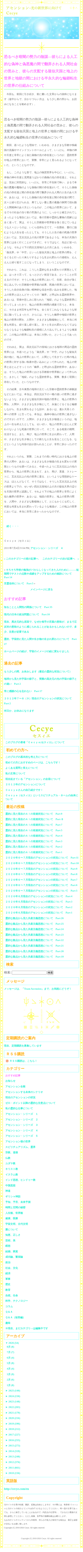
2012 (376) (12, 1462)
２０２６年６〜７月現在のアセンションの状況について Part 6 (41, 885)
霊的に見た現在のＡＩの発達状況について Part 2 (33, 846)
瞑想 (7, 1245)
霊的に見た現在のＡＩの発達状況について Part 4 (33, 835)
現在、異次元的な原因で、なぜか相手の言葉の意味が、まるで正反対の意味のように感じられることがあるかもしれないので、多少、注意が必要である (40, 626)
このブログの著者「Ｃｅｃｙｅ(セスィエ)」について (35, 742)
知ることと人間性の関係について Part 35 (28, 607)
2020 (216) (12, 1418)
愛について (11, 1229)
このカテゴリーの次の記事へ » (60, 558)
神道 (7, 1190)
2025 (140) (12, 1390)
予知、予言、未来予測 (17, 1202)
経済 (7, 1273)
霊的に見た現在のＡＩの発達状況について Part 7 (33, 824)
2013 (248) (12, 1456)
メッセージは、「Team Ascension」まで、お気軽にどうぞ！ (38, 988)
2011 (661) (12, 1467)
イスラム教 (11, 1174)
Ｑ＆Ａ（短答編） (15, 1317)
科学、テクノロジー (16, 1300)
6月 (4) (10, 1357)
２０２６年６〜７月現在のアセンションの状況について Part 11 (42, 857)
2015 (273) (12, 1445)
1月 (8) (10, 1385)
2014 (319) (12, 1451)
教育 (7, 1289)
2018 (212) (12, 1429)
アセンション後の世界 (17, 1141)
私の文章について (15, 773)
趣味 (7, 1322)
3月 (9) (10, 1374)
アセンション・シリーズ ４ (46, 548)
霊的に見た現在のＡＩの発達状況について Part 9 (33, 813)
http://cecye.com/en (16, 1488)
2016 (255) (12, 1440)
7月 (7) (10, 1352)
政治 (7, 1262)
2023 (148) (12, 1401)
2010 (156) (12, 1473)
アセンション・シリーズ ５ (21, 1135)
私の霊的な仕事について (19, 1108)
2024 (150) (12, 1396)
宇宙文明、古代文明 (16, 1223)
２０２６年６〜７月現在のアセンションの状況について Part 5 (41, 890)
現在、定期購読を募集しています (23, 1045)
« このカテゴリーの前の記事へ (21, 558)
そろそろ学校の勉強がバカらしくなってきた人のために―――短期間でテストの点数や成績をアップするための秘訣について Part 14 (41, 573)
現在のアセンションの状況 (20, 1097)
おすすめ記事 (12, 1075)
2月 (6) (10, 1379)
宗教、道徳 (11, 1152)
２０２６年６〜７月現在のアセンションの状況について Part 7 (41, 879)
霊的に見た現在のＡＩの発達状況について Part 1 (33, 852)
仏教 (7, 1158)
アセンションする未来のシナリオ (24, 1092)
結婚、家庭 (11, 1251)
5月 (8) (10, 1363)
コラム (9, 1306)
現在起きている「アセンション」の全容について (33, 779)
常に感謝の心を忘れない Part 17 (23, 691)
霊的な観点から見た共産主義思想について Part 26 (34, 918)
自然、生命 (11, 1295)
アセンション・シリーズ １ (21, 1113)
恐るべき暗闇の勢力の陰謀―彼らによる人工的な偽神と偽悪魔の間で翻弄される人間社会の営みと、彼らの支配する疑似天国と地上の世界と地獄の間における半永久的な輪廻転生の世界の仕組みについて (40, 71)
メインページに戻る (41, 589)
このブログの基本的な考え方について (26, 756)
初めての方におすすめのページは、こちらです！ (33, 762)
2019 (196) (12, 1423)
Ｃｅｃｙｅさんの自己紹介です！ (24, 789)
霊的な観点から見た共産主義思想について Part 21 (34, 945)
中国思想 (10, 1185)
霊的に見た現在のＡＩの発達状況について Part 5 (33, 830)
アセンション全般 (15, 1086)
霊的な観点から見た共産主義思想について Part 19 (34, 956)
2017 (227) (12, 1434)
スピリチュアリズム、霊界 (20, 1147)
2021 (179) (12, 1412)
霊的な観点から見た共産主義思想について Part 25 (34, 923)
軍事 (7, 1278)
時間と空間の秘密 (15, 1207)
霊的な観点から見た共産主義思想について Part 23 (34, 934)
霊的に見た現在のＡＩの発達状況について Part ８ (34, 819)
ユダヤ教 (10, 1163)
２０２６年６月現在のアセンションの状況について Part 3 (38, 901)
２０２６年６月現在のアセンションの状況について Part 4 (38, 896)
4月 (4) (10, 1368)
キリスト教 (11, 1168)
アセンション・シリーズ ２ (21, 1119)
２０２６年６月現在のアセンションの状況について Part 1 (38, 912)
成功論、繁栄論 (14, 1256)
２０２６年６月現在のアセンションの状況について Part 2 (38, 907)
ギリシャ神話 (12, 1196)
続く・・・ (13, 526)
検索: (7, 972)
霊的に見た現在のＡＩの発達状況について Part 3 (33, 841)
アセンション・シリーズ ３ (21, 1124)
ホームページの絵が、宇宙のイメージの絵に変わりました (36, 651)
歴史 (7, 1284)
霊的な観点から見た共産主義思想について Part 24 (34, 929)
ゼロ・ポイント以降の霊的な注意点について (30, 1103)
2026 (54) (12, 1342)
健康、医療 (11, 1218)
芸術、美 (10, 1240)
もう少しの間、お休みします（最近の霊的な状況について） (38, 671)
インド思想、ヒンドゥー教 (20, 1179)
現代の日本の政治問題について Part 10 (27, 614)
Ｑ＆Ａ (10, 1311)
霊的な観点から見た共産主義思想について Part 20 (34, 951)
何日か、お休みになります (19, 710)
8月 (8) (10, 1346)
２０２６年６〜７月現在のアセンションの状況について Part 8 (41, 874)
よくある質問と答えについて (21, 767)
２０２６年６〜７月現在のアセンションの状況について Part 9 (41, 868)
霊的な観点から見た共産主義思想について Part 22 (34, 940)
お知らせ (10, 1080)
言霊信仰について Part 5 (18, 583)
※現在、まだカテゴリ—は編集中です (26, 1328)
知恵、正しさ (12, 1234)
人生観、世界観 (14, 1212)
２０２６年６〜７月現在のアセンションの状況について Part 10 (42, 863)
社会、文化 (11, 1267)
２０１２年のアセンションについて (25, 784)
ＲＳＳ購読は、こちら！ (23, 1060)
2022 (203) (12, 1407)
